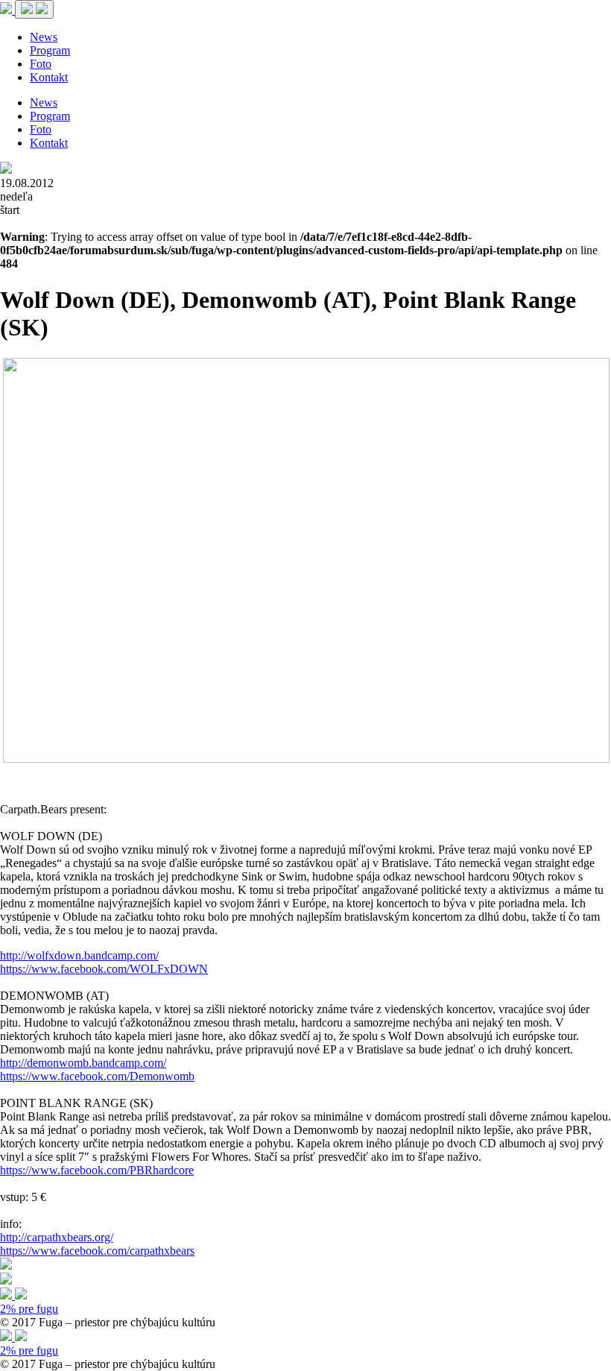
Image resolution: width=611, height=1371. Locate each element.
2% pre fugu (29, 1308)
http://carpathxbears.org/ (56, 1237)
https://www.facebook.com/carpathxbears (97, 1250)
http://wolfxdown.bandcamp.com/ (79, 955)
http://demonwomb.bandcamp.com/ (83, 1062)
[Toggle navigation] (34, 9)
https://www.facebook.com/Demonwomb (97, 1076)
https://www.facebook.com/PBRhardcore (97, 1170)
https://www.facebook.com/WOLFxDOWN (104, 968)
